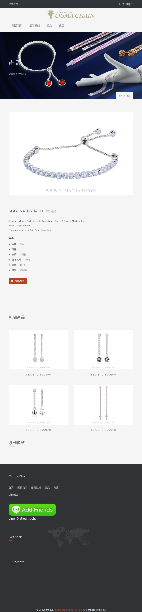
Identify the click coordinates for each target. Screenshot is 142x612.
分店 (61, 25)
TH (127, 4)
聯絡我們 (13, 3)
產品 (49, 25)
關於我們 (17, 25)
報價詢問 (19, 280)
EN (123, 4)
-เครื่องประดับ (68, 609)
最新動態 (34, 25)
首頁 (120, 95)
